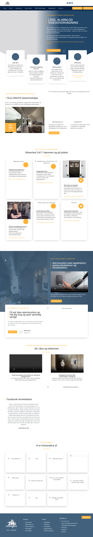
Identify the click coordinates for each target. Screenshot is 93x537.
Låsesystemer (19, 8)
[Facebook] (67, 3)
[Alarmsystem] (57, 61)
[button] (6, 417)
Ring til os (27, 330)
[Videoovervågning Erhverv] (36, 61)
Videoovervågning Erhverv (36, 68)
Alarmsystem (56, 67)
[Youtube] (72, 3)
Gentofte (80, 42)
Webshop (77, 63)
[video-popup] (64, 51)
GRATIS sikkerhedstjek (40, 8)
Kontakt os (60, 8)
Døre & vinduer (28, 8)
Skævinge (63, 42)
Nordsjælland (50, 42)
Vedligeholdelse (51, 8)
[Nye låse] (15, 56)
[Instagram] (70, 3)
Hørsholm (69, 42)
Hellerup (48, 43)
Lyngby (75, 42)
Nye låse (15, 63)
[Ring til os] (21, 332)
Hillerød (57, 42)
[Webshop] (77, 56)
